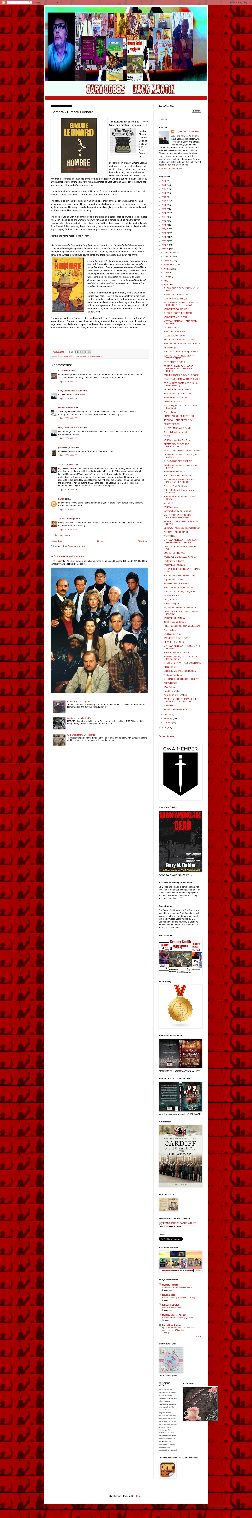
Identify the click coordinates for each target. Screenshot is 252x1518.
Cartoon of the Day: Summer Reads (177, 1287)
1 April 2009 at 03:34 (67, 398)
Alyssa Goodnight (67, 519)
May (166, 281)
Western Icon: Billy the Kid (79, 718)
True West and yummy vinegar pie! (180, 591)
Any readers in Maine (174, 579)
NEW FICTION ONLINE (174, 642)
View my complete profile (170, 169)
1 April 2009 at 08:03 (67, 509)
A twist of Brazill (171, 536)
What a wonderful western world (179, 587)
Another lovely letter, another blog (179, 575)
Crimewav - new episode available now (182, 528)
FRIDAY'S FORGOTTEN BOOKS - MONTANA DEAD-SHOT (179, 480)
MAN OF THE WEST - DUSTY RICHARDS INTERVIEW (177, 516)
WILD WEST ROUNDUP (175, 471)
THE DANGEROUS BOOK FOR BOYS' (181, 679)
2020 (164, 205)
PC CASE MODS (171, 424)
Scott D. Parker (65, 464)
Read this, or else (172, 691)
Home (100, 541)
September (169, 264)
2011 (164, 241)
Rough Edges (168, 1295)
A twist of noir (170, 412)
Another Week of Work (171, 1307)
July (166, 273)
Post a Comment (62, 535)
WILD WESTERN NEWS (175, 618)
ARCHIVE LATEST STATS (176, 532)
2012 (164, 237)
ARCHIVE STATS (172, 328)
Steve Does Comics (172, 1325)
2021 (164, 201)
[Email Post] (71, 352)
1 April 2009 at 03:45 (67, 438)
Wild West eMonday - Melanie (81, 735)
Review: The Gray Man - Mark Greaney (178, 1297)
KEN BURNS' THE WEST (175, 695)
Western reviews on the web (177, 652)
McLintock (168, 503)
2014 (164, 229)
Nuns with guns (171, 348)
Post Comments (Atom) (74, 546)
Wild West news (171, 507)
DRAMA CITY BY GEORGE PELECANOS (176, 445)
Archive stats (170, 630)
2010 (164, 245)
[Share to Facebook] (86, 352)
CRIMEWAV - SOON (173, 402)
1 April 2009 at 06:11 (67, 455)
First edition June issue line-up (178, 294)
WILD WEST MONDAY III (175, 317)
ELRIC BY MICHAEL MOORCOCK (180, 671)
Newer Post (56, 541)
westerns (98, 356)
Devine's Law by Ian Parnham (177, 511)
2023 (164, 193)
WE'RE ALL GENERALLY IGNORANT (181, 557)
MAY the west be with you (175, 299)
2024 (164, 189)
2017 (164, 217)
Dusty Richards (171, 599)
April (166, 285)
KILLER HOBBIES (170, 1305)
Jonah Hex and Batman (175, 622)
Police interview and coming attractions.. (182, 626)
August (167, 269)
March (167, 714)
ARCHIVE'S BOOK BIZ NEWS (177, 389)
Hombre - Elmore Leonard (176, 709)
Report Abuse (167, 736)
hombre (90, 356)
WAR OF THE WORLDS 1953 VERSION (182, 343)
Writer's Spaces (171, 687)
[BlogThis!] (79, 352)
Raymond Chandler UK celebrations (180, 607)
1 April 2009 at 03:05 (67, 381)
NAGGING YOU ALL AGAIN (176, 583)
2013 (164, 233)
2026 (164, 181)
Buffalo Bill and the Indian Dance (179, 475)
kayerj (61, 499)
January (168, 722)
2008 (164, 728)
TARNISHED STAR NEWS (176, 638)
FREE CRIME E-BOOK (174, 362)
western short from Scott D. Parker (179, 340)
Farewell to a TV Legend (78, 701)
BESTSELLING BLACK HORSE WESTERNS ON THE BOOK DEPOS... (178, 368)
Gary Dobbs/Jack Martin (70, 391)
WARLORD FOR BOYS (174, 331)
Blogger (138, 1496)
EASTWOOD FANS (172, 634)
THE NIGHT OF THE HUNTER (178, 313)
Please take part (171, 603)
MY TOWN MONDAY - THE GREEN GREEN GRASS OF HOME (180, 541)
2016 (164, 221)
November (169, 256)
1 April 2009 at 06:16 (67, 489)
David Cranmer (65, 408)
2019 (164, 209)
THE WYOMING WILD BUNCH (178, 428)
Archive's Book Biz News (175, 486)
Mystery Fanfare (170, 1285)
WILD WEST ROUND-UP (175, 309)
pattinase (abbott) (66, 447)
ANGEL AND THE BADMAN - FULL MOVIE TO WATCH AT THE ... (180, 700)
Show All (198, 1336)
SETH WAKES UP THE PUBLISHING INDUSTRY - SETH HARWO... (181, 304)
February (168, 718)
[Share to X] (83, 352)
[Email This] (76, 352)
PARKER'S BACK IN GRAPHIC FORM (181, 375)
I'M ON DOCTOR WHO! (174, 336)
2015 (164, 225)
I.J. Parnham (64, 371)
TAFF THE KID (170, 705)
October (168, 261)
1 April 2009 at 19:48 (67, 529)
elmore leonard (80, 356)
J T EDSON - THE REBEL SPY (178, 420)
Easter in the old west (174, 561)
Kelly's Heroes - (171, 683)
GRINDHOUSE (171, 667)
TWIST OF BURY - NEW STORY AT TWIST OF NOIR (180, 357)
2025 (164, 185)
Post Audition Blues (173, 675)
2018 (164, 213)
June (166, 276)
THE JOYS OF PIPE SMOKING (178, 461)
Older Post (142, 541)
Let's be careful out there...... (67, 556)
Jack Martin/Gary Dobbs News (178, 393)
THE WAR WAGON (173, 595)
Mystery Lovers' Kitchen (174, 1315)
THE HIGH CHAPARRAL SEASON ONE (182, 663)
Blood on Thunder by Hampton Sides (181, 352)
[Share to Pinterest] (89, 352)
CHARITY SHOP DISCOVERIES (179, 416)
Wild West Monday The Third (177, 440)
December (169, 252)
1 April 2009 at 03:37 (67, 418)
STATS (167, 436)
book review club (65, 356)
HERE (144, 125)
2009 (164, 249)
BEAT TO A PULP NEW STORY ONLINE (182, 379)
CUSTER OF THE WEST (175, 553)
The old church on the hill (175, 432)
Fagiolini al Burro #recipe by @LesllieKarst (179, 1318)
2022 (164, 197)
